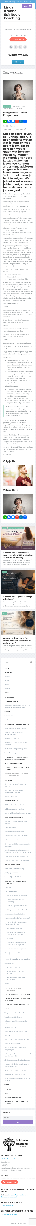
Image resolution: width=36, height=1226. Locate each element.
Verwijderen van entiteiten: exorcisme (14, 954)
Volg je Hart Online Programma (15, 114)
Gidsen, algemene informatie (17, 906)
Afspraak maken (11, 701)
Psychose (9, 938)
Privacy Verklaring (10, 796)
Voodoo (6, 984)
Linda (6, 693)
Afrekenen (8, 720)
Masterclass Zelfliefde (11, 738)
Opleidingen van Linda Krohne (16, 724)
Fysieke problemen (12, 865)
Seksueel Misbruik (10, 1027)
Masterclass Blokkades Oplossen (15, 728)
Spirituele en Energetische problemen (15, 882)
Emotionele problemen (13, 817)
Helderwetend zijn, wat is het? (14, 809)
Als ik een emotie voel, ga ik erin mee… (17, 1060)
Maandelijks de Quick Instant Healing (16, 1102)
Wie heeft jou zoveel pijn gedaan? (15, 1074)
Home (6, 668)
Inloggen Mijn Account (13, 763)
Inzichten (8, 672)
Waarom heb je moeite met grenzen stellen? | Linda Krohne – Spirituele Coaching (18, 555)
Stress (6, 684)
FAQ (6, 1093)
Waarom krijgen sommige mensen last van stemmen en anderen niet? (17, 640)
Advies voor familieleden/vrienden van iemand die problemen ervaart (17, 706)
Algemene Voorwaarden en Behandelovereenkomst (13, 791)
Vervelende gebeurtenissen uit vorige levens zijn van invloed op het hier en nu (17, 851)
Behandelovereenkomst (9, 1214)
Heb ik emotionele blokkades (14, 832)
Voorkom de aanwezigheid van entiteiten (17, 999)
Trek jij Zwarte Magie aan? (13, 1017)
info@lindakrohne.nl (8, 1159)
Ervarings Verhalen (12, 1097)
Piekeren (7, 676)
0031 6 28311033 (19, 39)
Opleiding (7, 106)
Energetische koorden (13, 967)
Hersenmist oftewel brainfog (14, 869)
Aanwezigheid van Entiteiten (15, 914)
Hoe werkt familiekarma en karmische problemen (17, 845)
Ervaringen (9, 697)
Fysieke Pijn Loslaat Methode (14, 877)
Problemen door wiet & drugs (17, 1005)
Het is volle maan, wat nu (12, 1044)
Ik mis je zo (8, 1035)
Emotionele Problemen (16, 528)
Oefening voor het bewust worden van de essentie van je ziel (18, 1055)
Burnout (7, 688)
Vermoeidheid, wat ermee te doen (15, 1070)
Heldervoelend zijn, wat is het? (14, 805)
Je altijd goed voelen (11, 873)
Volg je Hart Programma (12, 753)
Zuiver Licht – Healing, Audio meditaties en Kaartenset (16, 758)
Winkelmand (8, 716)
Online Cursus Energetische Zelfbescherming (13, 733)
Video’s (7, 1085)
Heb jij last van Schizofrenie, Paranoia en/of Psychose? (15, 933)
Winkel (7, 712)
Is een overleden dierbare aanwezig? (16, 901)
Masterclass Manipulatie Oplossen (15, 749)
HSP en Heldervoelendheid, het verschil (17, 813)
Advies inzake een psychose (17, 949)
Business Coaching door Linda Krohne (16, 769)
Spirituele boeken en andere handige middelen (16, 775)
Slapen (6, 680)
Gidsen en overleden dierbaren (16, 895)
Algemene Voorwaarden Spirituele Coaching (15, 785)
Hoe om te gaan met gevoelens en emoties (15, 822)
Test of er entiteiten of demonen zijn (14, 989)
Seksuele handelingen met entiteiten (18, 959)
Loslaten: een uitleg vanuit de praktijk (16, 1039)
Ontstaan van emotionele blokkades (16, 836)
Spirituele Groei (11, 801)
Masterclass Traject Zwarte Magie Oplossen (15, 744)
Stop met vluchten (11, 828)
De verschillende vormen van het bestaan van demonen (16, 923)
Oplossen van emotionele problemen (16, 840)
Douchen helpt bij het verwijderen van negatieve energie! (16, 1065)
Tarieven (8, 780)
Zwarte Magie (9, 963)
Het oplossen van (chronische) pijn (15, 1031)
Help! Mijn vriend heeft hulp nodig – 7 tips (16, 1022)
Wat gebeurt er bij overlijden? (17, 910)
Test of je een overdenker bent (17, 994)
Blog (4, 528)
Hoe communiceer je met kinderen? (17, 860)
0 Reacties (19, 109)
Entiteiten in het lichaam (14, 928)
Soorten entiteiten (12, 891)
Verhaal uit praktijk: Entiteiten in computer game (15, 1049)
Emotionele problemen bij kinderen (16, 856)
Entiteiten (7, 887)
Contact (8, 1089)
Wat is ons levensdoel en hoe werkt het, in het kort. (17, 1080)
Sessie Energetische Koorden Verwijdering (16, 978)
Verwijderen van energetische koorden (16, 972)
